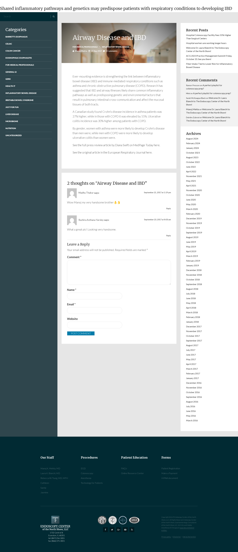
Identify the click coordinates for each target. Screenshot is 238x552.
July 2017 (190, 350)
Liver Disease (12, 114)
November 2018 (194, 274)
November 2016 (194, 387)
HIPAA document (169, 478)
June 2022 (191, 166)
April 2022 (191, 171)
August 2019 (192, 237)
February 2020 (193, 213)
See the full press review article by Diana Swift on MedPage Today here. (116, 145)
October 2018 (193, 279)
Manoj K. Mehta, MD (50, 468)
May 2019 (191, 246)
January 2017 (192, 378)
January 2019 (192, 265)
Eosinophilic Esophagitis (19, 58)
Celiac (9, 44)
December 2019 (194, 218)
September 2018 (194, 284)
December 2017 (194, 326)
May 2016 (191, 415)
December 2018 (194, 270)
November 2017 (194, 331)
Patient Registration (170, 468)
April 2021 (191, 185)
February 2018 (193, 317)
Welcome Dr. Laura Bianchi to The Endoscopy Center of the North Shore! (208, 101)
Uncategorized (14, 135)
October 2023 (193, 152)
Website (72, 318)
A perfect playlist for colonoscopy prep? (212, 93)
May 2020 (191, 204)
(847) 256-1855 (58, 538)
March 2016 (192, 420)
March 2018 (192, 312)
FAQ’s (124, 468)
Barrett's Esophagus (17, 37)
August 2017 (192, 345)
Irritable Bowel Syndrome (19, 100)
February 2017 (193, 373)
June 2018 (191, 298)
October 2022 (193, 162)
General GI (11, 72)
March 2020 (192, 209)
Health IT (10, 86)
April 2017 (191, 364)
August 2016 (192, 401)
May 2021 (191, 180)
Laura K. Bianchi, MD (50, 473)
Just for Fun (12, 107)
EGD (83, 468)
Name (71, 289)
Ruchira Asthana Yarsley (91, 219)
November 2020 (194, 190)
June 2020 (191, 199)
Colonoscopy (87, 473)
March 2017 (192, 368)
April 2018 (191, 307)
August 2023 (192, 157)
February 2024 (193, 143)
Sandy (43, 487)
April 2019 (191, 251)
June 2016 (191, 411)
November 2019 (194, 223)
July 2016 (190, 406)
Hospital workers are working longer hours (206, 43)
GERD (8, 79)
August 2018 (192, 289)
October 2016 (193, 392)
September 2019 (194, 232)
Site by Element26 (189, 537)
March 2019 (192, 256)
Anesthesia (86, 478)
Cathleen (44, 483)
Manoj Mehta (192, 109)
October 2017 (193, 336)
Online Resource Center (132, 473)
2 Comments (111, 51)
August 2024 (192, 138)
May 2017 (191, 359)
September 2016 (194, 397)
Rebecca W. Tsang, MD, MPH (54, 478)
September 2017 (194, 340)
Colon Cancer (13, 51)
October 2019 (193, 227)
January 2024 (192, 148)
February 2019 (193, 260)
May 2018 (191, 303)
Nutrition (11, 128)
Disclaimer (177, 537)
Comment (74, 257)
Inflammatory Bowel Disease (21, 93)
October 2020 (193, 195)
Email (71, 304)
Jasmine (44, 492)
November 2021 (194, 176)
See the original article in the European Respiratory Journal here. (112, 152)
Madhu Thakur (86, 192)
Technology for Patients (92, 483)
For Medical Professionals (20, 65)
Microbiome (12, 121)
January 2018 (192, 321)
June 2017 (191, 354)
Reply (168, 208)
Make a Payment (169, 473)
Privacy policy (166, 537)
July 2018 (190, 293)
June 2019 (191, 242)
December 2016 (194, 382)
